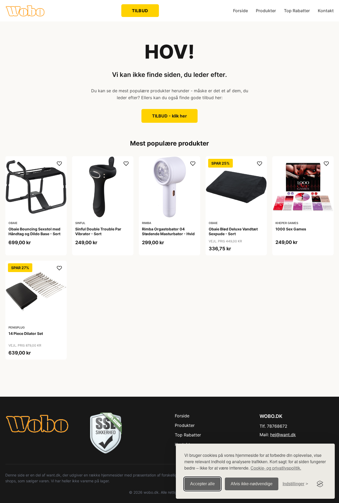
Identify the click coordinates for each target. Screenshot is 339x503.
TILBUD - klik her (169, 116)
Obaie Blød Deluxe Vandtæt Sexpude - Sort (233, 231)
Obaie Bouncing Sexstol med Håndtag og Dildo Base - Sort (34, 231)
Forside (240, 10)
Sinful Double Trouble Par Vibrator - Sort (98, 231)
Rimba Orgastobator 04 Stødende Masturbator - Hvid (168, 231)
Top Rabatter (297, 10)
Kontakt (326, 10)
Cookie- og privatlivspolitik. (276, 468)
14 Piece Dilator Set (25, 333)
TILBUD (140, 10)
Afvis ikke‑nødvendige (252, 484)
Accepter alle (202, 484)
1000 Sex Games (290, 229)
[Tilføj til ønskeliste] (59, 163)
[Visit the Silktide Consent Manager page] (320, 484)
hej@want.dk (283, 434)
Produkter (266, 10)
